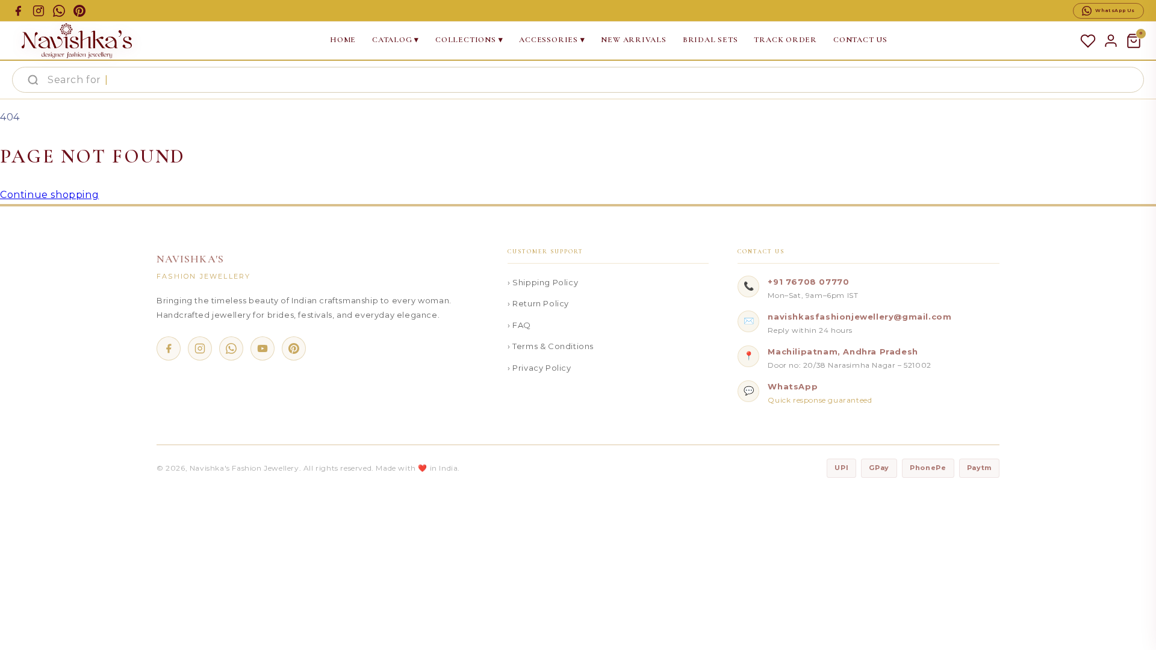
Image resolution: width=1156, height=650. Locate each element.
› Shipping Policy (543, 282)
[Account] (1111, 41)
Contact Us (860, 40)
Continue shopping (49, 194)
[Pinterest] (294, 348)
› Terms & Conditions (551, 346)
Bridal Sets (710, 40)
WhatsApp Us (1115, 10)
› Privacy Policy (539, 368)
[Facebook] (169, 348)
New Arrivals (633, 40)
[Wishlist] (1088, 41)
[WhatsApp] (231, 348)
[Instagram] (200, 348)
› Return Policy (538, 303)
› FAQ (519, 325)
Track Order (785, 40)
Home (343, 40)
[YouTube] (262, 348)
